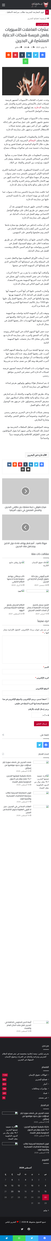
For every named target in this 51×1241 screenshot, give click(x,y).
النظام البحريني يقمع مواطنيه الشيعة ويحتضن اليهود (14, 607)
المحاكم (32, 140)
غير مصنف (42, 1098)
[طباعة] (23, 469)
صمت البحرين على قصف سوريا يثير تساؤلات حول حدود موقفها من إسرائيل (17, 765)
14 (6, 1185)
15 (45, 1191)
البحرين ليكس (10, 1222)
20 (12, 1191)
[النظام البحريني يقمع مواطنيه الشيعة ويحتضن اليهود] (13, 595)
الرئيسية (43, 18)
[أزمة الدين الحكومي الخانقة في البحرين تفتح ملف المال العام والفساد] (41, 1026)
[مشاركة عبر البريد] (28, 469)
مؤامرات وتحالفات (39, 1088)
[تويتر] (36, 55)
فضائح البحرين (33, 18)
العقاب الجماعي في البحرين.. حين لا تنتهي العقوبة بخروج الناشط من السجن (17, 809)
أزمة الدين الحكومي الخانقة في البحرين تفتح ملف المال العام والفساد (18, 1025)
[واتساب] (25, 61)
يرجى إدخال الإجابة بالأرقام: (38, 709)
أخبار (45, 1084)
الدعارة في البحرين (36, 455)
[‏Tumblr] (22, 55)
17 (32, 1191)
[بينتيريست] (15, 55)
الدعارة (38, 107)
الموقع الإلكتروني (42, 688)
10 (32, 1185)
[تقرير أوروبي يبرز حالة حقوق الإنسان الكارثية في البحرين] (38, 567)
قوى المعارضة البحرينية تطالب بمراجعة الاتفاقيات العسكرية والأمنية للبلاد (18, 796)
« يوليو (46, 1210)
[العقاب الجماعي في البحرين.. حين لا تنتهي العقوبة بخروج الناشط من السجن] (41, 912)
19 (19, 1191)
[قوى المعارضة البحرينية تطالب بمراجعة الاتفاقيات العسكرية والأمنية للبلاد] (41, 796)
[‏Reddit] (8, 55)
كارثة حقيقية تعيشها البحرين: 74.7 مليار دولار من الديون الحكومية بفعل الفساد (18, 779)
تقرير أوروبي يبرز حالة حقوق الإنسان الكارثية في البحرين (38, 578)
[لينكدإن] (29, 55)
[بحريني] (37, 5)
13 (12, 1185)
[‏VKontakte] (9, 464)
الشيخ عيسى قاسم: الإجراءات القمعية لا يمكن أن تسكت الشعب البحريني (38, 607)
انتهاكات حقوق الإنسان (38, 1075)
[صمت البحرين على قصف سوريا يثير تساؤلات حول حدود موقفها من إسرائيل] (41, 766)
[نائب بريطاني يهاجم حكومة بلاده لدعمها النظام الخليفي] (13, 567)
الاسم (46, 667)
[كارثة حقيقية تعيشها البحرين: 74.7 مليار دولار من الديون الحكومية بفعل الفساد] (41, 781)
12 (19, 1185)
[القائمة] (3, 6)
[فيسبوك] (42, 55)
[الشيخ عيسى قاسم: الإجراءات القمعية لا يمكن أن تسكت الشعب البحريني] (38, 595)
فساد (45, 1093)
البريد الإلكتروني (42, 678)
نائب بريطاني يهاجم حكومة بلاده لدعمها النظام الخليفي (15, 578)
